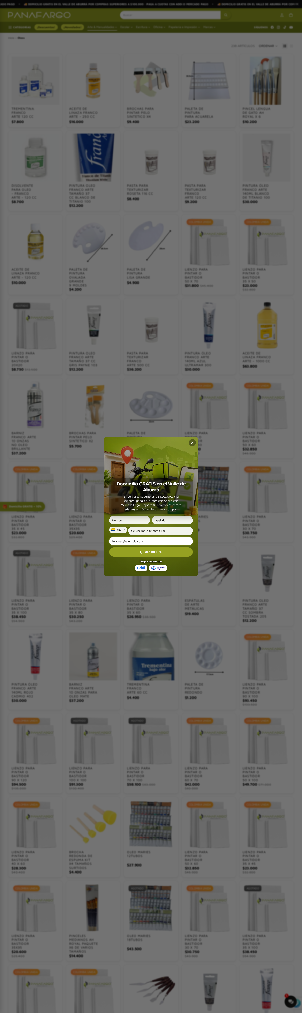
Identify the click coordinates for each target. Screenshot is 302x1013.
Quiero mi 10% (151, 552)
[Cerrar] (192, 442)
